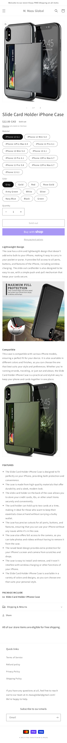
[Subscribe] (57, 717)
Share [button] (9, 615)
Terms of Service (14, 657)
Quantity (6, 205)
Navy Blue (11, 198)
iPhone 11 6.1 (12, 172)
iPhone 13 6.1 (40, 151)
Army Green (12, 191)
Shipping (5, 126)
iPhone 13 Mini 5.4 (15, 151)
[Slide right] (40, 107)
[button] (3, 10)
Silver (43, 191)
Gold (21, 184)
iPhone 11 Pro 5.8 (15, 165)
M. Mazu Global (29, 737)
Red (33, 184)
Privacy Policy (13, 671)
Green (41, 198)
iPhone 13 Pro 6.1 (15, 158)
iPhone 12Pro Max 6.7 (43, 165)
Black (27, 198)
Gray (8, 184)
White (29, 191)
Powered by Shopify (41, 737)
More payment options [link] (33, 239)
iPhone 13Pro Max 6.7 (43, 158)
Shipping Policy (14, 678)
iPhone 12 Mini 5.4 (37, 136)
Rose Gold (48, 184)
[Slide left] (26, 107)
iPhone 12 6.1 (13, 136)
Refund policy (13, 664)
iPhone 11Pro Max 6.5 (17, 144)
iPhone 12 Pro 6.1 (45, 144)
